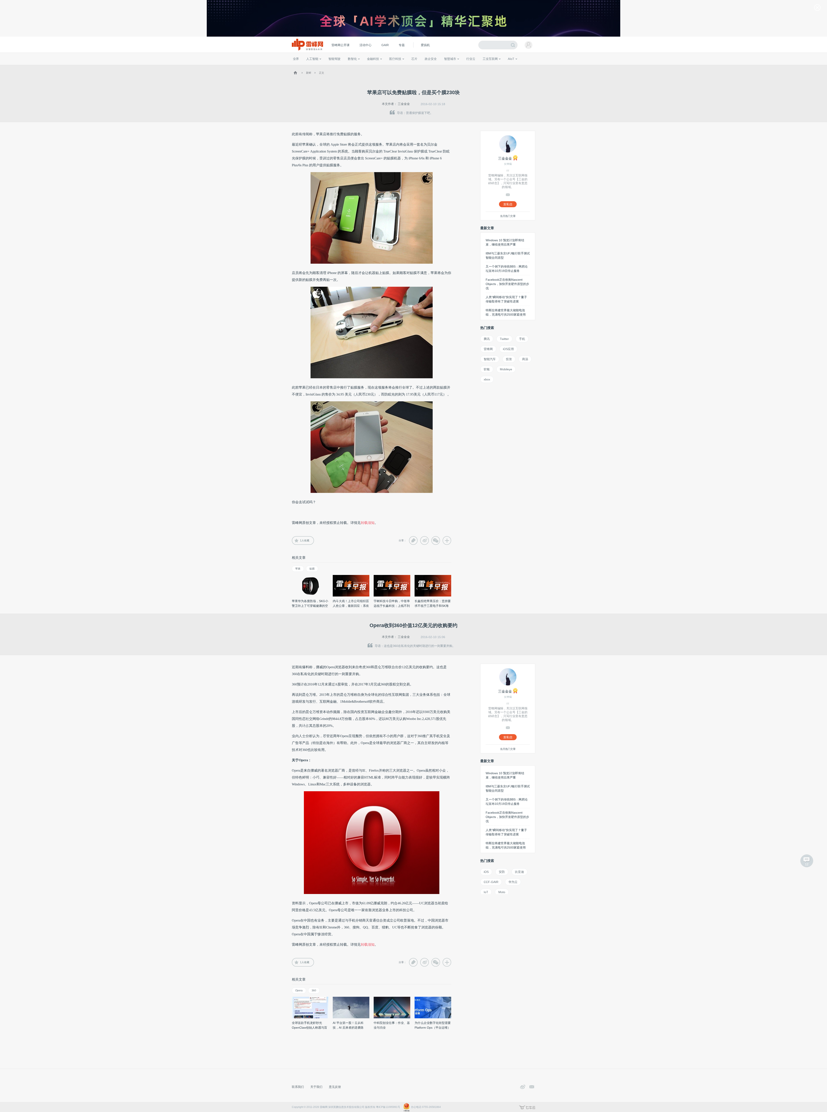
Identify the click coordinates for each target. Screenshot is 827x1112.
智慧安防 (411, 66)
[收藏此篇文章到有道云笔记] (413, 540)
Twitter (504, 339)
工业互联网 (490, 59)
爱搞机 (425, 45)
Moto (501, 892)
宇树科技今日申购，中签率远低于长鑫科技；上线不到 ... (392, 605)
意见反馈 (335, 1087)
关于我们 (316, 1087)
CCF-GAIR (491, 882)
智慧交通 (438, 66)
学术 (308, 66)
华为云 (513, 882)
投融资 (375, 66)
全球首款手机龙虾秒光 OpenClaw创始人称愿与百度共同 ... (309, 1027)
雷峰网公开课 (340, 45)
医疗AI (364, 66)
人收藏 (304, 540)
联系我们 (298, 1087)
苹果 (297, 568)
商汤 (525, 359)
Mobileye (506, 369)
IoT (486, 892)
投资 (509, 359)
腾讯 (487, 339)
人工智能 (312, 59)
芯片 (414, 59)
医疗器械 (387, 66)
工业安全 (479, 66)
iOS (486, 872)
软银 (487, 369)
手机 (522, 339)
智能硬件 (506, 66)
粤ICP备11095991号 (388, 1107)
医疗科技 (395, 59)
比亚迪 (519, 872)
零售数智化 (322, 66)
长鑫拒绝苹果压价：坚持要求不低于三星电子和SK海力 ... (433, 605)
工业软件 (466, 66)
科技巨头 (356, 66)
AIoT (511, 59)
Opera (299, 990)
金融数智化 (337, 66)
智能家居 (530, 66)
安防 (502, 872)
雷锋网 (488, 349)
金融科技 (373, 59)
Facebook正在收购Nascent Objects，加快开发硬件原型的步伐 (507, 284)
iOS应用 (508, 349)
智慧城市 (450, 59)
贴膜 (312, 568)
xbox (487, 379)
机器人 (518, 66)
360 (314, 990)
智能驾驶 (334, 59)
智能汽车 (490, 359)
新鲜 (308, 72)
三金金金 (404, 104)
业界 (296, 59)
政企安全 (431, 59)
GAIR (385, 45)
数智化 (352, 59)
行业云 (470, 59)
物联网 (494, 66)
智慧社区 (451, 66)
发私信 (507, 204)
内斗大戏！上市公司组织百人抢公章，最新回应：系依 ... (351, 605)
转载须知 (368, 523)
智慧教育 (425, 66)
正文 (321, 72)
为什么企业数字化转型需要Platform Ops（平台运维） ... (433, 1027)
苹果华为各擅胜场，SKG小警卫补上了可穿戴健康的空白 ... (310, 605)
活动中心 (365, 45)
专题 (402, 45)
